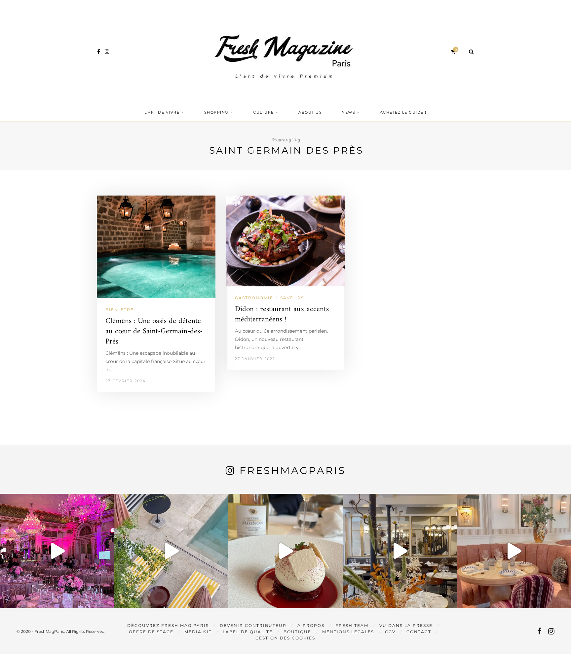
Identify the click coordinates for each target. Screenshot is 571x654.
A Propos (310, 625)
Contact (418, 631)
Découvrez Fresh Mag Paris (168, 625)
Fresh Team (351, 625)
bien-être (119, 309)
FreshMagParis (293, 470)
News (348, 112)
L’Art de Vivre (161, 112)
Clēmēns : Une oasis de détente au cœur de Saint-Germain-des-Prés (154, 331)
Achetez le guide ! (403, 112)
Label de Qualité (248, 631)
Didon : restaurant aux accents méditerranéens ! (282, 314)
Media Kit (198, 631)
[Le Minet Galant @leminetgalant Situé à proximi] (400, 551)
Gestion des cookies (285, 638)
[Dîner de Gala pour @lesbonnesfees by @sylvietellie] (57, 551)
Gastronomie (254, 297)
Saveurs (292, 297)
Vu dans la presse (406, 625)
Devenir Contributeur (253, 625)
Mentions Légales (348, 631)
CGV (390, 631)
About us (310, 112)
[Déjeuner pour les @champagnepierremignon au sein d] (285, 551)
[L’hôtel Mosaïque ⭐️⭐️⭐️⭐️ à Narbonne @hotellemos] (171, 551)
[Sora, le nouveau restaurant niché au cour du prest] (514, 551)
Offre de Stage (151, 631)
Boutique (297, 631)
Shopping (216, 112)
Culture (263, 112)
